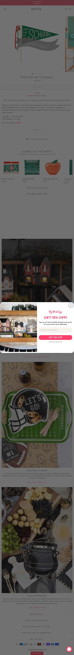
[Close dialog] (71, 305)
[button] (69, 649)
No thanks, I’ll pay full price (55, 341)
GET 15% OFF (55, 337)
